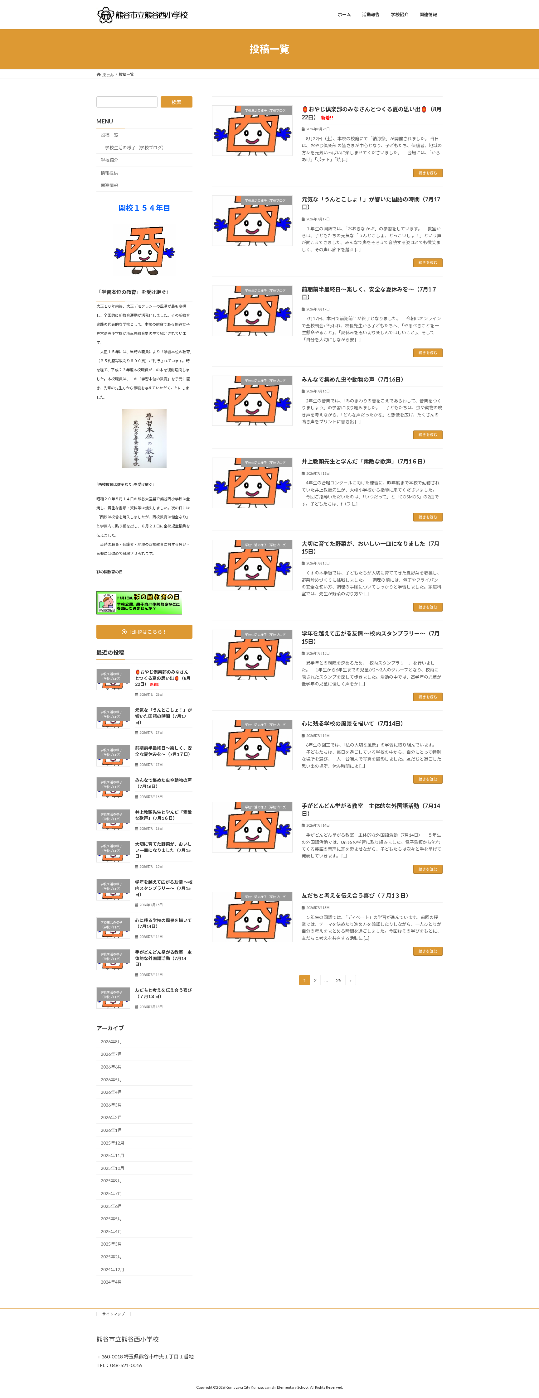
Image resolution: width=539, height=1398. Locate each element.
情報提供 (109, 172)
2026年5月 (111, 1079)
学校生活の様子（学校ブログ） (135, 147)
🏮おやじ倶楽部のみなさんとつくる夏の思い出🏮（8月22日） (163, 678)
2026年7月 (111, 1054)
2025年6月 (111, 1205)
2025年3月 (111, 1244)
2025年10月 (112, 1167)
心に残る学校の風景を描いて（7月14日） (354, 723)
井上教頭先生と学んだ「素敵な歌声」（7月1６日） (365, 461)
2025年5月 (111, 1218)
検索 (177, 102)
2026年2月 (111, 1117)
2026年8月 (111, 1041)
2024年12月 (112, 1269)
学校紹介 (109, 160)
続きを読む (428, 173)
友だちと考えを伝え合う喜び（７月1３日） (356, 895)
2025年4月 (111, 1231)
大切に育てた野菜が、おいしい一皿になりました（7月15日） (163, 850)
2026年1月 (111, 1130)
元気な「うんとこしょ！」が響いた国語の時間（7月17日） (163, 716)
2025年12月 (112, 1142)
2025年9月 (111, 1180)
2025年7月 (111, 1193)
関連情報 (109, 185)
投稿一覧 (109, 134)
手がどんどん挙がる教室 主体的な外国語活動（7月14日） (163, 958)
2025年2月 (111, 1256)
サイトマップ (113, 1314)
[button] (144, 632)
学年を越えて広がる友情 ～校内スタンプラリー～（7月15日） (163, 888)
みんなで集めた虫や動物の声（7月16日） (354, 379)
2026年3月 (111, 1104)
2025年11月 (112, 1155)
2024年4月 (111, 1282)
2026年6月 (111, 1066)
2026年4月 (111, 1092)
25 (338, 981)
